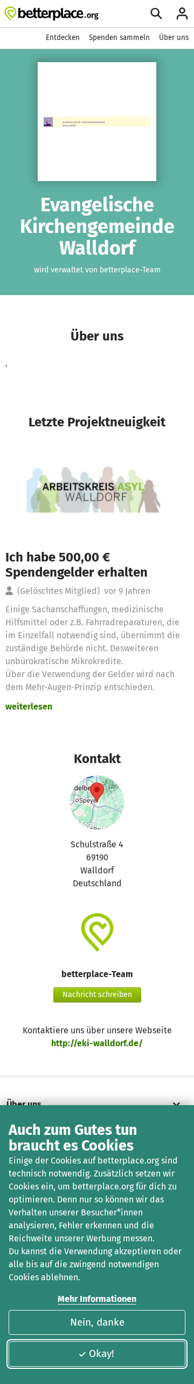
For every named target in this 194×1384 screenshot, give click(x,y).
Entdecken (63, 37)
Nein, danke (97, 1322)
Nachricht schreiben (97, 994)
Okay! (101, 1353)
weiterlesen (28, 706)
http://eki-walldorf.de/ (97, 1043)
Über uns (174, 37)
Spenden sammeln (119, 37)
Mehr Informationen (97, 1299)
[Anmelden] (182, 13)
